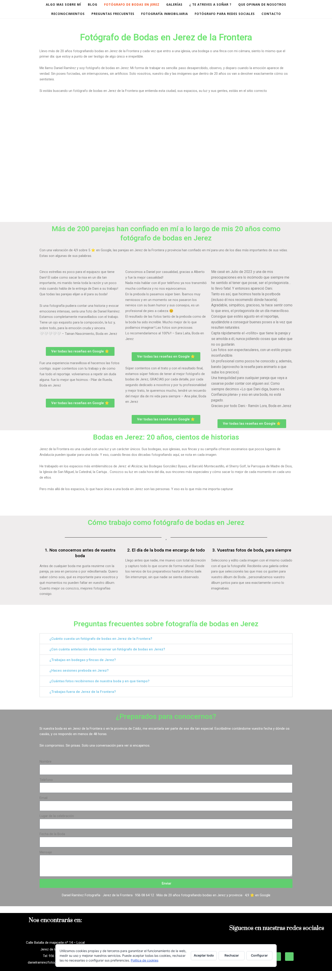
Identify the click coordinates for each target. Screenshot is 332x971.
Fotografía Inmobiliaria (164, 14)
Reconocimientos (68, 14)
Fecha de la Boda (52, 834)
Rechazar (231, 955)
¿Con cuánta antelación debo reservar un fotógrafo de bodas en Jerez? (107, 649)
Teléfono (46, 780)
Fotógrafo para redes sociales (225, 14)
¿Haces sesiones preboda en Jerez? (79, 670)
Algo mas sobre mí (63, 4)
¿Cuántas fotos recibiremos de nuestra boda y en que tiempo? (99, 681)
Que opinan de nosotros (262, 4)
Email (43, 798)
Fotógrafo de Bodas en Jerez (131, 4)
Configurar (259, 955)
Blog (92, 4)
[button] (166, 638)
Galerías (174, 4)
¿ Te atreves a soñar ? (210, 4)
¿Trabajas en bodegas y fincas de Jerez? (82, 660)
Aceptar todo (204, 955)
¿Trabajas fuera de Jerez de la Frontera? (82, 692)
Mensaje (46, 852)
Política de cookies (144, 960)
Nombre (45, 761)
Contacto (271, 14)
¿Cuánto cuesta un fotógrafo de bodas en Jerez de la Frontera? (100, 639)
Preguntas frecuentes (112, 14)
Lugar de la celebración (57, 816)
